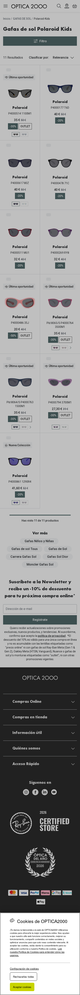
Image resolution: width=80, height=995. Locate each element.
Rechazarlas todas (23, 976)
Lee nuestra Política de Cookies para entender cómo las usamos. (37, 952)
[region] (40, 954)
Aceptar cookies (22, 987)
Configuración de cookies (24, 968)
